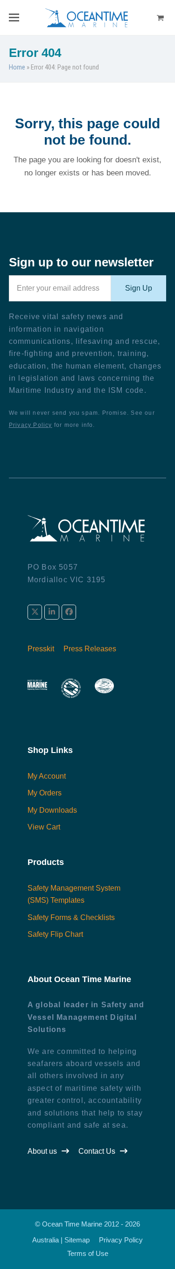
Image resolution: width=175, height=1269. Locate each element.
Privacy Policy (30, 425)
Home (17, 67)
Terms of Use (87, 1253)
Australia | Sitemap (61, 1240)
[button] (14, 17)
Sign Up (138, 288)
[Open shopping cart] (161, 17)
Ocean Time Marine (72, 1224)
